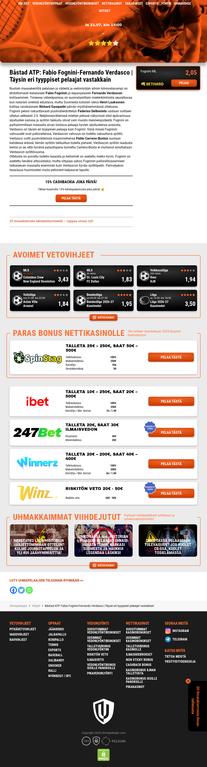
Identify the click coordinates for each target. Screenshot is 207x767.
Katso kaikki (106, 317)
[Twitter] (21, 590)
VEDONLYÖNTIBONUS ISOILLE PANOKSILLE (101, 666)
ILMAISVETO (95, 660)
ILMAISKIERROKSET (139, 654)
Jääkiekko (56, 629)
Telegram (179, 639)
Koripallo (56, 640)
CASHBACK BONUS (138, 665)
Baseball (55, 655)
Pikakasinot (135, 687)
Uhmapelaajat (18, 605)
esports (152, 3)
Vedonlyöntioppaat (47, 3)
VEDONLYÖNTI (98, 623)
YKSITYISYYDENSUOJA (180, 661)
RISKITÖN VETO (97, 654)
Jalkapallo (57, 634)
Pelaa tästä (171, 357)
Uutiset (104, 11)
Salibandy (56, 660)
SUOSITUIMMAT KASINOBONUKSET (138, 630)
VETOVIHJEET (20, 623)
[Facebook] (13, 590)
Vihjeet (24, 3)
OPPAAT (54, 623)
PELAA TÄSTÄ (71, 198)
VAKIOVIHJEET (19, 634)
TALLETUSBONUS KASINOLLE (137, 647)
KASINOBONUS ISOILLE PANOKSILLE (141, 680)
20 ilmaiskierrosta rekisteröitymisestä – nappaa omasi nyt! (51, 221)
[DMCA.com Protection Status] (103, 755)
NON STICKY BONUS (139, 660)
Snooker (54, 666)
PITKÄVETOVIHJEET (23, 629)
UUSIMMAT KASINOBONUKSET (138, 639)
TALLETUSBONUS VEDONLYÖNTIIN (99, 647)
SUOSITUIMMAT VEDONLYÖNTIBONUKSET (104, 630)
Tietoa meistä (175, 656)
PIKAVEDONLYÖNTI (99, 673)
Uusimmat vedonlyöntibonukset (104, 639)
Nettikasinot (112, 3)
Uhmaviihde (182, 3)
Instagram (180, 631)
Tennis (53, 645)
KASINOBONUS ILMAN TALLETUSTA (141, 671)
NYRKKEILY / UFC (59, 676)
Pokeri (166, 3)
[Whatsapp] (29, 590)
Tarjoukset (134, 3)
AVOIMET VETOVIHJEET (54, 255)
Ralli (52, 671)
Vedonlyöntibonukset (82, 3)
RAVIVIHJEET (18, 640)
